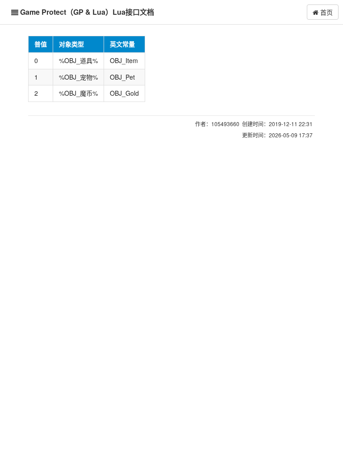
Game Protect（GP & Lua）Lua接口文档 (87, 12)
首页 (325, 12)
